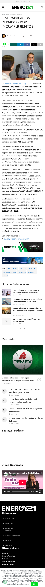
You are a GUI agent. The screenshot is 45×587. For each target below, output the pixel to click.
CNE (21, 268)
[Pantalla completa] (40, 491)
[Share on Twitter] (34, 44)
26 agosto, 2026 (19, 304)
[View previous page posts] (20, 328)
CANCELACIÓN (12, 268)
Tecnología (8, 545)
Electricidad (30, 268)
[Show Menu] (3, 7)
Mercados (8, 540)
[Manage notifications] (5, 582)
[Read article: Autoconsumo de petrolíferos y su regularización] (6, 321)
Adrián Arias (11, 36)
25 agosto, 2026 (19, 315)
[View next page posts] (24, 328)
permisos (22, 272)
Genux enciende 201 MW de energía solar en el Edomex (26, 410)
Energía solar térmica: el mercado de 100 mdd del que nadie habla (27, 300)
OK (34, 584)
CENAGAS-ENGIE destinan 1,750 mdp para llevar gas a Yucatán (24, 391)
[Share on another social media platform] (40, 44)
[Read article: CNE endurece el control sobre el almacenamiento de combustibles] (6, 292)
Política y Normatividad (14, 14)
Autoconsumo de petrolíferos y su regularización (26, 320)
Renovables (9, 528)
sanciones (32, 272)
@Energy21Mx (24, 239)
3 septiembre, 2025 (27, 36)
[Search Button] (42, 7)
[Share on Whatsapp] (13, 44)
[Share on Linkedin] (20, 44)
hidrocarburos (9, 272)
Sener (5, 276)
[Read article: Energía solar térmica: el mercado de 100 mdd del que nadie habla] (6, 301)
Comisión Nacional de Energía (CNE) (18, 83)
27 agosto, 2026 (19, 295)
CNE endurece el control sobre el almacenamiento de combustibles (26, 291)
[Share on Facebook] (27, 44)
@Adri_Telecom (10, 239)
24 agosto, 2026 (19, 324)
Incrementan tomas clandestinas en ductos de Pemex (26, 419)
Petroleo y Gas (9, 518)
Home (4, 14)
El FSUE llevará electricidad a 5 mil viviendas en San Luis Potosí (23, 400)
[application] (22, 482)
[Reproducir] (5, 491)
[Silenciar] (36, 491)
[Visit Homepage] (22, 7)
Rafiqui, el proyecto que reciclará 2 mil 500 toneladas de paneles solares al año (28, 310)
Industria (8, 530)
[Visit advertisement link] (22, 247)
